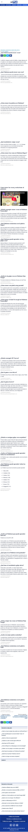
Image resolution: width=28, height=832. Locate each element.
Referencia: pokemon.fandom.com (7, 254)
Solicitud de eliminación (6, 68)
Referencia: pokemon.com (6, 563)
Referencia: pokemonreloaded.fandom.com (9, 393)
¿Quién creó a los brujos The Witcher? (10, 798)
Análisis (19, 5)
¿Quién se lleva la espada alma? (9, 738)
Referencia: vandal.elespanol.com (7, 165)
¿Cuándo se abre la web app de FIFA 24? (11, 740)
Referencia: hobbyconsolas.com (7, 221)
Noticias (8, 5)
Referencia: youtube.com (5, 632)
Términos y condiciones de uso (14, 819)
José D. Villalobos (5, 51)
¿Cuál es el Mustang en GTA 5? (9, 800)
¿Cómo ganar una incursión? (8, 792)
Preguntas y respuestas (19, 821)
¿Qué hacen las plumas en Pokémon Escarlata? (13, 751)
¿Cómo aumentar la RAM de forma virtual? (11, 805)
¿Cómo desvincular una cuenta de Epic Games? (13, 811)
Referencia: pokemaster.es (6, 113)
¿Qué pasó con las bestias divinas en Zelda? (12, 803)
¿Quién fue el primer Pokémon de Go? (10, 753)
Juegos (14, 5)
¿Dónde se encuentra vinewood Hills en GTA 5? (12, 790)
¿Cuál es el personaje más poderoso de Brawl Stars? (14, 731)
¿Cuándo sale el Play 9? (7, 808)
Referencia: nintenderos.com (6, 379)
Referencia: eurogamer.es (5, 237)
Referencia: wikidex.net (5, 150)
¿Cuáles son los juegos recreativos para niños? (13, 748)
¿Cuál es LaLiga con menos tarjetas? (10, 756)
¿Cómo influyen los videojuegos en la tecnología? (13, 746)
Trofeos (25, 5)
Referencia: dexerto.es (5, 490)
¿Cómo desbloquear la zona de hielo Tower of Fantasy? (12, 734)
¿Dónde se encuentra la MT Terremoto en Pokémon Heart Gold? (20, 717)
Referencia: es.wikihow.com (6, 297)
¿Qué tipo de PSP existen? (7, 743)
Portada (3, 5)
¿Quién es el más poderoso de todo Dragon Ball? (13, 795)
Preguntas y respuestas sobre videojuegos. (10, 50)
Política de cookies (7, 821)
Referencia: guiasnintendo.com (6, 82)
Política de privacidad (14, 816)
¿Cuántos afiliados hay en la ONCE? (10, 787)
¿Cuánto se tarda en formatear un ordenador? (5, 717)
